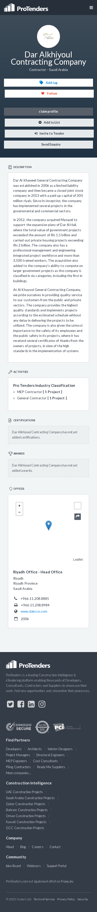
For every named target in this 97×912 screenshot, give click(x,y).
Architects (35, 749)
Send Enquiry (51, 144)
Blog (23, 847)
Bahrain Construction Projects (27, 810)
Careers (38, 847)
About (10, 847)
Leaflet (78, 559)
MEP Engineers (16, 761)
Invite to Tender (51, 133)
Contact (55, 847)
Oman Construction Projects (26, 816)
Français (67, 881)
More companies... (18, 773)
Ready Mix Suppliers (51, 767)
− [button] (19, 512)
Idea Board (13, 866)
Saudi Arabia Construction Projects (30, 798)
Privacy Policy (66, 899)
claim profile (48, 111)
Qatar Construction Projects (25, 804)
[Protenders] (26, 6)
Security (82, 899)
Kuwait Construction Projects (26, 822)
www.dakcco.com (34, 611)
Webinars (34, 866)
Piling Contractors (18, 767)
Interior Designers (60, 749)
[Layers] (77, 505)
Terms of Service (44, 899)
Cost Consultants (45, 761)
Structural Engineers (50, 755)
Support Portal (56, 866)
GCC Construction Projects (25, 828)
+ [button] (19, 505)
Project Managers (18, 755)
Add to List (51, 122)
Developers (14, 749)
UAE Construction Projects (24, 792)
